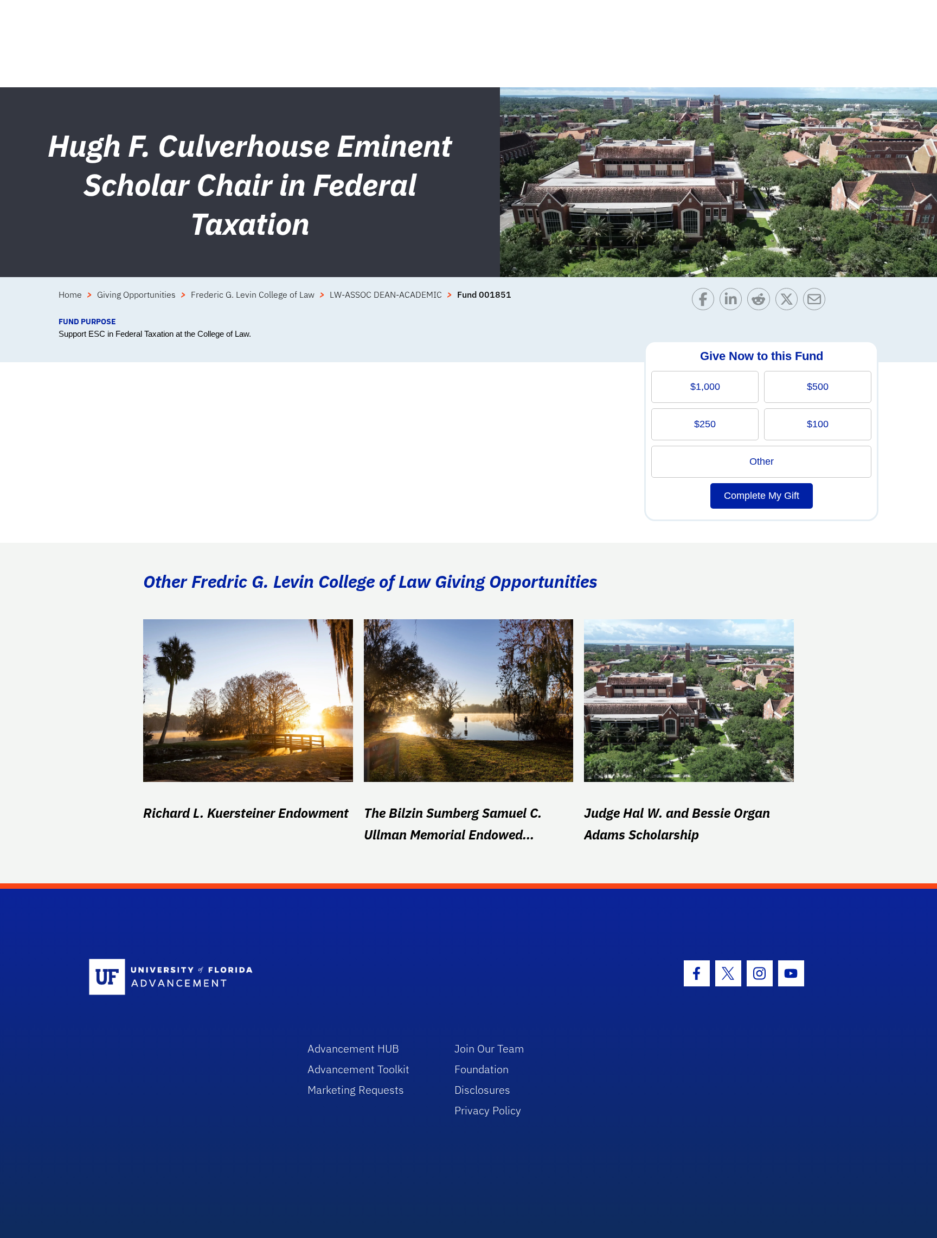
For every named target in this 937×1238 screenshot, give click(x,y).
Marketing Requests (355, 1089)
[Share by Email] (817, 302)
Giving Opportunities (136, 294)
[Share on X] (789, 302)
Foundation (481, 1069)
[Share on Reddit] (761, 302)
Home (70, 294)
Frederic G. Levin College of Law (253, 294)
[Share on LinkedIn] (733, 302)
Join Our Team (489, 1048)
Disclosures (482, 1089)
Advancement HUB (353, 1048)
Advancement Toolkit (358, 1069)
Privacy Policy (487, 1110)
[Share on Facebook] (706, 302)
